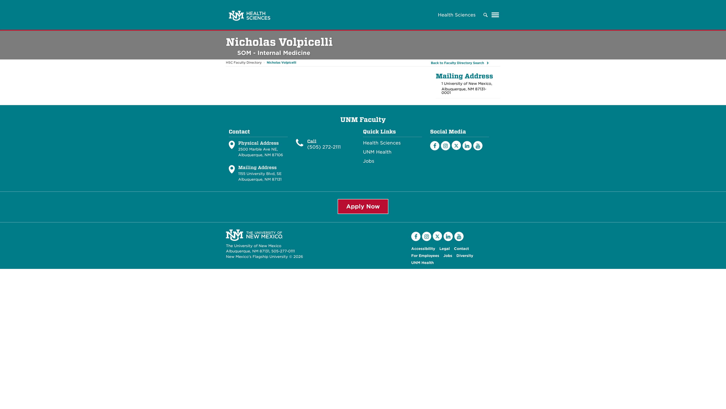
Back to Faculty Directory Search (457, 63)
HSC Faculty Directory (244, 62)
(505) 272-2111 (324, 147)
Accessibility (423, 249)
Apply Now (363, 206)
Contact (461, 249)
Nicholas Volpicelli (281, 62)
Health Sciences (457, 15)
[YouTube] (477, 145)
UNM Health (377, 152)
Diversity (464, 256)
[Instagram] (445, 145)
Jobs (368, 161)
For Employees (425, 256)
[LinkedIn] (467, 145)
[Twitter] (456, 145)
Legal (444, 249)
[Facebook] (434, 145)
